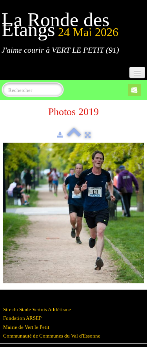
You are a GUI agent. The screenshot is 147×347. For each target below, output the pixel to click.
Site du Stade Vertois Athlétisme (37, 309)
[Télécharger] (60, 135)
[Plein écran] (88, 135)
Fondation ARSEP (22, 318)
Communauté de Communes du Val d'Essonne (51, 336)
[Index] (74, 135)
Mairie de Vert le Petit (26, 327)
